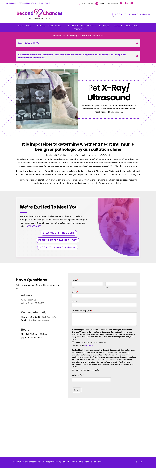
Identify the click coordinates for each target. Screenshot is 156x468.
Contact (78, 29)
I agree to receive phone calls (87, 370)
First (73, 288)
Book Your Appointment (133, 14)
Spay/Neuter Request (59, 232)
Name (75, 280)
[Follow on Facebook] (136, 462)
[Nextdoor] (131, 3)
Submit (77, 390)
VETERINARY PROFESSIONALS (80, 26)
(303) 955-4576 (48, 317)
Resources (103, 26)
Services (41, 26)
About (29, 26)
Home (21, 26)
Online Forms (44, 3)
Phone (74, 301)
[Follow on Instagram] (141, 462)
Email (75, 292)
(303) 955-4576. (34, 226)
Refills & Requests (26, 3)
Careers (118, 26)
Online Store (131, 26)
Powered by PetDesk (59, 461)
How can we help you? (82, 311)
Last (107, 288)
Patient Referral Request (57, 240)
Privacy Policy (10, 3)
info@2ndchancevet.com (39, 320)
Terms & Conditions (93, 461)
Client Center (55, 26)
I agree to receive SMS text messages (90, 342)
